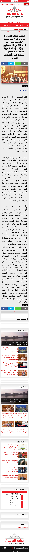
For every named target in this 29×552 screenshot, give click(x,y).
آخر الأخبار (21, 330)
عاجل (26, 4)
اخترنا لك (21, 386)
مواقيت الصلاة (19, 489)
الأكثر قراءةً (20, 441)
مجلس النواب (18, 28)
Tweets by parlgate (22, 527)
